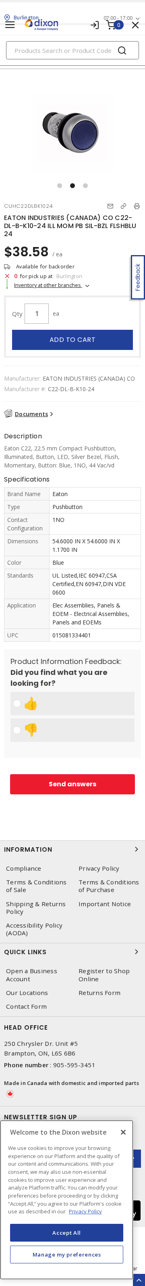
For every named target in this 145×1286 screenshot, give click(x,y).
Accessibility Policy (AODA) (34, 929)
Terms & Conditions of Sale (36, 886)
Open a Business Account (31, 974)
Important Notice (105, 904)
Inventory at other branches (48, 285)
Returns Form (99, 993)
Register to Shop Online (104, 974)
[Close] (123, 1132)
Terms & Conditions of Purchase (109, 886)
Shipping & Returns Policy (36, 907)
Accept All (66, 1232)
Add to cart (73, 339)
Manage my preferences (67, 1254)
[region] (66, 1200)
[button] (59, 185)
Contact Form (26, 1006)
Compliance (23, 868)
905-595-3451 (74, 1065)
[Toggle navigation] (10, 25)
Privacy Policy (99, 868)
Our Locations (27, 993)
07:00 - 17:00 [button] (118, 18)
